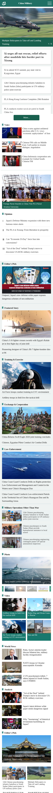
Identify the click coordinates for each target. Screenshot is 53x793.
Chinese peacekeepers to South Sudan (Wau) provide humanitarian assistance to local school (35, 529)
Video (7, 596)
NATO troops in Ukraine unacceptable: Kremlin (33, 664)
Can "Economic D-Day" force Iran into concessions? (23, 241)
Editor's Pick (10, 264)
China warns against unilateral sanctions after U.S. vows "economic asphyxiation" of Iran (36, 131)
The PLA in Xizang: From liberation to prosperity (27, 230)
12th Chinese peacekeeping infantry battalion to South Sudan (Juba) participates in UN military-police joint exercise (24, 86)
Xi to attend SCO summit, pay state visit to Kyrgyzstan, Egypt (22, 71)
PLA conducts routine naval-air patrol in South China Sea (24, 110)
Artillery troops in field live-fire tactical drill (14, 614)
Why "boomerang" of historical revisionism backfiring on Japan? (36, 721)
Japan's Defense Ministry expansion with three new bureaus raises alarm (28, 222)
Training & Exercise (13, 359)
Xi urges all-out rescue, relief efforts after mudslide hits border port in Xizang (25, 57)
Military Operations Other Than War (21, 508)
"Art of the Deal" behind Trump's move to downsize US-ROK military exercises (24, 250)
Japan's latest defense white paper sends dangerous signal (35, 707)
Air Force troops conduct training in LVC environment (14, 636)
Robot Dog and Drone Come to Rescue (39, 614)
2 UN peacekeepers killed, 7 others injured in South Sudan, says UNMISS (36, 678)
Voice (7, 125)
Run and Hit (32, 635)
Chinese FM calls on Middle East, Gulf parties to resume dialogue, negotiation (34, 145)
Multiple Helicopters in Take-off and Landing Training (37, 784)
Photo (7, 554)
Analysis (8, 689)
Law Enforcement (12, 449)
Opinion (8, 214)
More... (26, 117)
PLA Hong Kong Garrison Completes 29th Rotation (26, 99)
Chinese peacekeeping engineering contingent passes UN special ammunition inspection (36, 541)
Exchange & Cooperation (16, 404)
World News (10, 646)
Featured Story (11, 308)
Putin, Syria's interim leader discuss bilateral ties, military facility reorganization (35, 652)
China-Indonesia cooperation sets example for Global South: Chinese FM (36, 158)
